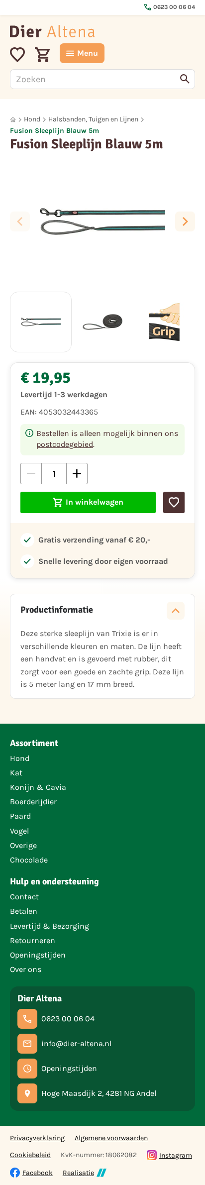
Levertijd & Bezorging (49, 926)
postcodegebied (64, 444)
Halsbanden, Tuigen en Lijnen (93, 119)
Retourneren (32, 940)
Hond (32, 119)
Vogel (19, 831)
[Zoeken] (185, 79)
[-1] (31, 473)
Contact (24, 896)
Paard (20, 816)
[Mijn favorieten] (17, 53)
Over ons (25, 969)
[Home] (52, 31)
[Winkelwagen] (42, 53)
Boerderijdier (33, 801)
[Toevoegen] (174, 502)
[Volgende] (185, 221)
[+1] (77, 473)
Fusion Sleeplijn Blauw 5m (54, 130)
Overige (23, 845)
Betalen (23, 911)
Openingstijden (38, 955)
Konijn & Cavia (38, 787)
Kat (16, 772)
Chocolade (29, 859)
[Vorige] (20, 221)
